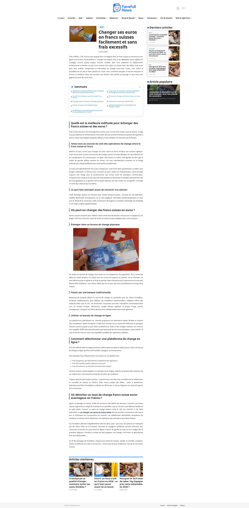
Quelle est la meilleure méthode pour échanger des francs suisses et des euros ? (88, 91)
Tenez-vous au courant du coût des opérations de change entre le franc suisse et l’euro (124, 91)
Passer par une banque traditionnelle (121, 101)
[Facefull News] (124, 8)
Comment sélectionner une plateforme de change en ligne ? (122, 106)
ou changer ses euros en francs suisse (95, 412)
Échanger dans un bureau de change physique (88, 101)
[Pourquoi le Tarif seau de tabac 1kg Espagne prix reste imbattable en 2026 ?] (131, 470)
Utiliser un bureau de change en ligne (85, 105)
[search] (178, 8)
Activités (99, 475)
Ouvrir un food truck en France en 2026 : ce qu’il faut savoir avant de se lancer (106, 482)
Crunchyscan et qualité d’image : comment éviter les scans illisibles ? (79, 482)
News (151, 89)
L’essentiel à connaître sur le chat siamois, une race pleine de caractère (163, 94)
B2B (101, 27)
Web (71, 475)
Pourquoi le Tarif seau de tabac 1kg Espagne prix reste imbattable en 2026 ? (131, 482)
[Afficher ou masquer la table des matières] (114, 87)
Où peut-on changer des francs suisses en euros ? (124, 97)
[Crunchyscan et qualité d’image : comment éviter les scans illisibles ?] (80, 470)
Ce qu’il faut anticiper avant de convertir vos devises (87, 97)
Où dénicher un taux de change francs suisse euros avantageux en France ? (87, 111)
